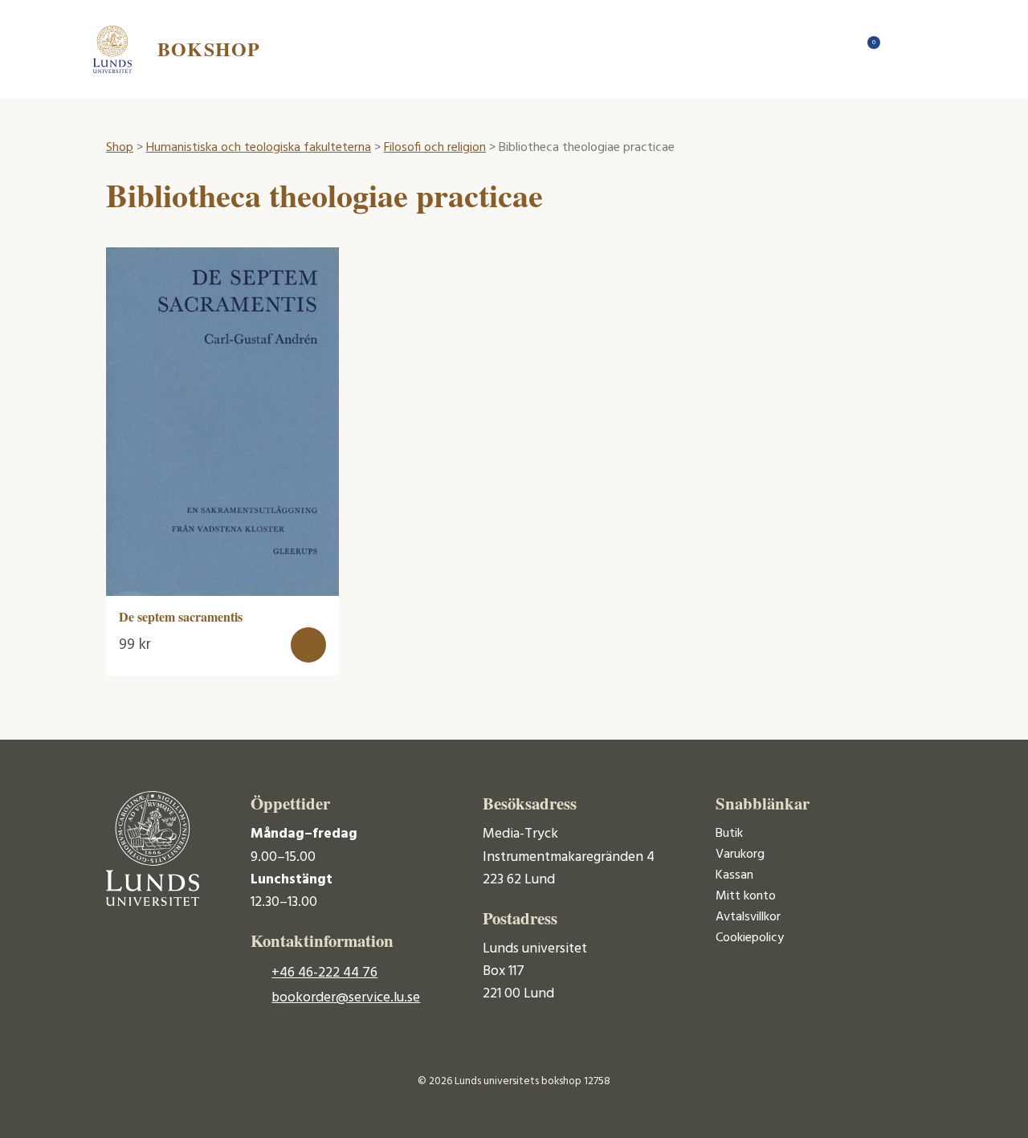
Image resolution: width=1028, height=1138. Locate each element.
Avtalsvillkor (748, 917)
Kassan (734, 875)
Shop (119, 147)
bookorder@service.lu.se (345, 998)
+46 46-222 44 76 (324, 973)
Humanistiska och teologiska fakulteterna (258, 147)
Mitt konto (746, 896)
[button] (308, 645)
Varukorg (740, 854)
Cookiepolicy (750, 938)
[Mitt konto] (899, 49)
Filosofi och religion (435, 147)
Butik (729, 833)
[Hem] (835, 49)
